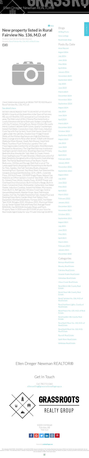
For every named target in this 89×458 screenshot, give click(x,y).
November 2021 (65, 210)
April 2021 (62, 238)
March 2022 (63, 194)
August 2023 (63, 139)
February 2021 (64, 246)
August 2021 (63, 222)
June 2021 (62, 230)
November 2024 (65, 99)
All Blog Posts (63, 32)
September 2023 (65, 135)
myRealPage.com (48, 444)
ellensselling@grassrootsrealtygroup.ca (44, 386)
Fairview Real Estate (66, 270)
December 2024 (65, 96)
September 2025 (65, 80)
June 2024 (62, 115)
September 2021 (65, 218)
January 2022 (63, 202)
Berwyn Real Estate (66, 262)
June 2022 (62, 183)
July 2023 (62, 143)
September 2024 (65, 103)
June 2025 (62, 88)
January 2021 (63, 250)
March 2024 (63, 123)
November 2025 (65, 76)
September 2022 (65, 171)
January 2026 (63, 72)
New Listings (63, 36)
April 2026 (62, 68)
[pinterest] (57, 436)
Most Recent (63, 48)
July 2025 (62, 84)
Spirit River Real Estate (67, 339)
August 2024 (63, 107)
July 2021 (62, 226)
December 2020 (65, 254)
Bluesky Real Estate (66, 266)
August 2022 (63, 175)
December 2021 (65, 206)
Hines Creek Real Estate (68, 282)
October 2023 (64, 131)
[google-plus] (36, 436)
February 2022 (64, 198)
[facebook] (31, 436)
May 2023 (62, 151)
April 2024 (62, 119)
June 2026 (62, 60)
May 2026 (62, 64)
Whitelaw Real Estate (66, 343)
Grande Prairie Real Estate (68, 274)
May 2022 (62, 186)
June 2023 (62, 147)
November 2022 (65, 167)
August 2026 (63, 52)
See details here (9, 108)
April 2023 (62, 155)
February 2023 (64, 159)
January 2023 (63, 163)
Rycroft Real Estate (66, 335)
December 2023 (65, 127)
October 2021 (64, 214)
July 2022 (62, 179)
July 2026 (62, 56)
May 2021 (62, 234)
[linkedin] (47, 436)
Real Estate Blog (64, 40)
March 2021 (63, 242)
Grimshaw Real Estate (67, 278)
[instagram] (52, 436)
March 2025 (63, 92)
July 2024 (62, 111)
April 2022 (62, 190)
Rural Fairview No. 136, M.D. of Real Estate (24, 41)
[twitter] (41, 436)
